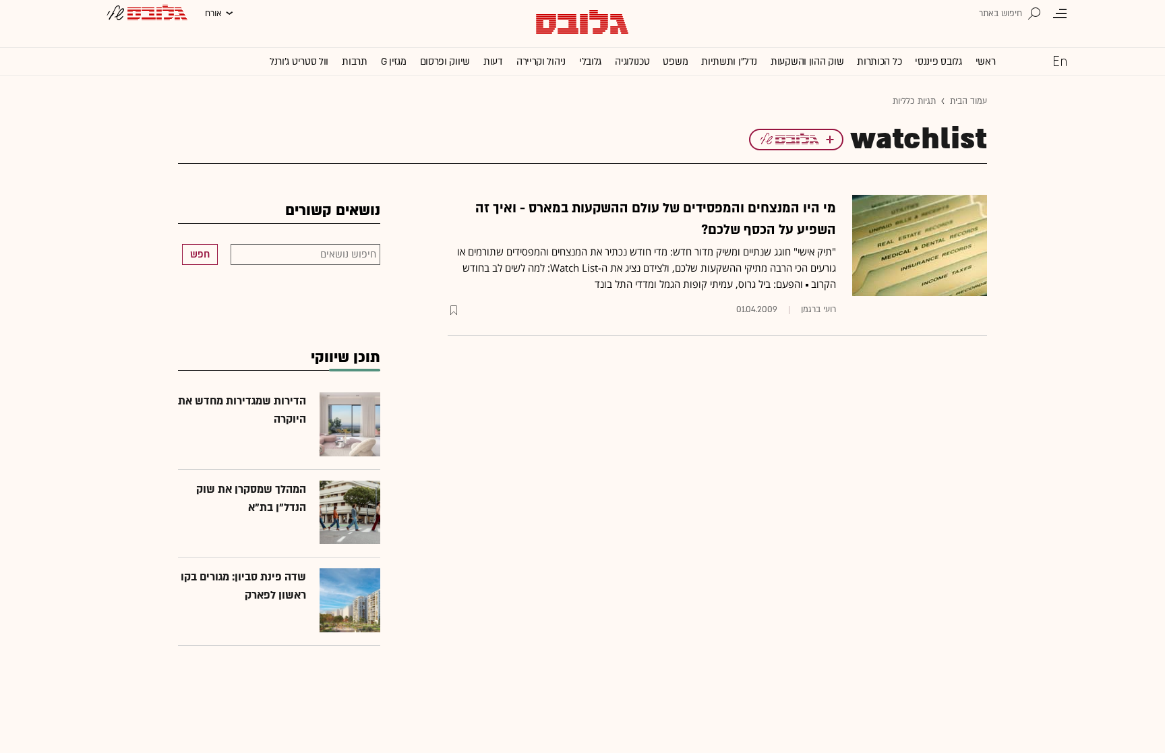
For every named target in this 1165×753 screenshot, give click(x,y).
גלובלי (590, 61)
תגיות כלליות (914, 101)
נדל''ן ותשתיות (729, 61)
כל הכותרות (879, 61)
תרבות (354, 61)
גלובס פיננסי (938, 61)
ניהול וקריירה (541, 61)
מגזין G (394, 61)
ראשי (986, 61)
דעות (493, 61)
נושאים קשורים (332, 210)
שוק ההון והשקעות (807, 61)
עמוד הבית (968, 101)
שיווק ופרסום (445, 61)
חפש (200, 254)
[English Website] (1060, 61)
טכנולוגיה (632, 61)
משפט (675, 61)
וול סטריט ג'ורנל (299, 61)
